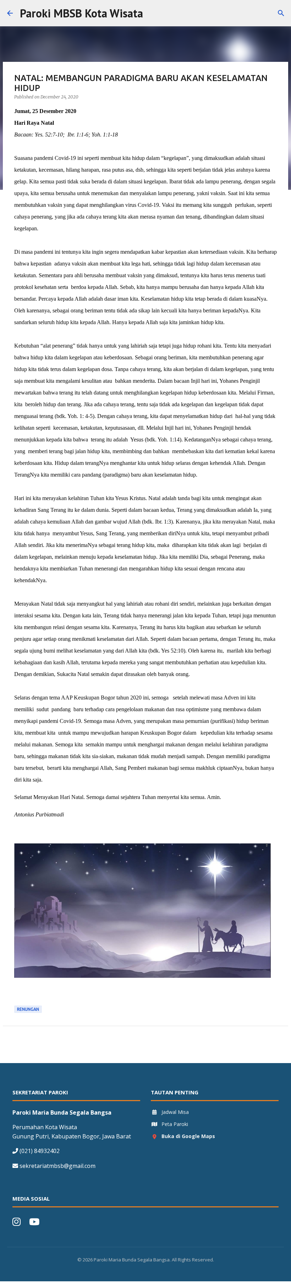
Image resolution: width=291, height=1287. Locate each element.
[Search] (153, 13)
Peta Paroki (174, 1124)
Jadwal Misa (175, 1112)
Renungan (28, 1009)
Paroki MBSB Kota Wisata (81, 13)
